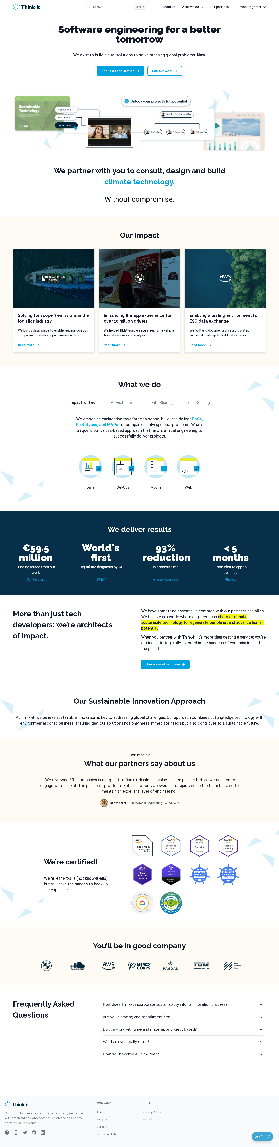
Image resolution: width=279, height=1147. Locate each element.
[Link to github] (34, 1132)
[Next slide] (263, 793)
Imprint (147, 1119)
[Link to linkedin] (43, 1132)
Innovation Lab (106, 1134)
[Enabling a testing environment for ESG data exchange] (225, 278)
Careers (102, 1126)
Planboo (231, 579)
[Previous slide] (15, 793)
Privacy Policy (152, 1112)
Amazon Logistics (166, 579)
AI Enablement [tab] (124, 402)
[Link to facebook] (7, 1132)
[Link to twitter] (25, 1132)
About (101, 1112)
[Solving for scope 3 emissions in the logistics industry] (53, 278)
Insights (102, 1119)
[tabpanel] (139, 453)
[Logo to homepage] (26, 7)
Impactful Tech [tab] (83, 402)
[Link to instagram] (16, 1132)
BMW (101, 579)
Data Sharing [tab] (161, 402)
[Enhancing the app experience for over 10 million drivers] (139, 278)
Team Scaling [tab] (198, 402)
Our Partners (36, 579)
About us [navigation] (168, 7)
